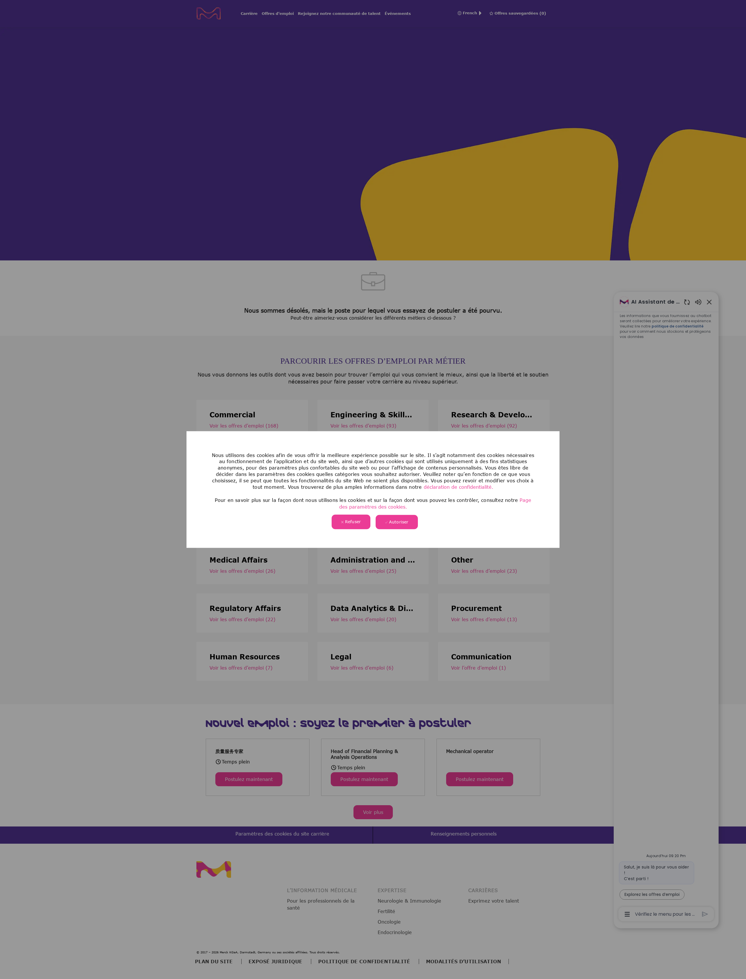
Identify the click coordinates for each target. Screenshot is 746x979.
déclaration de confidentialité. (458, 487)
